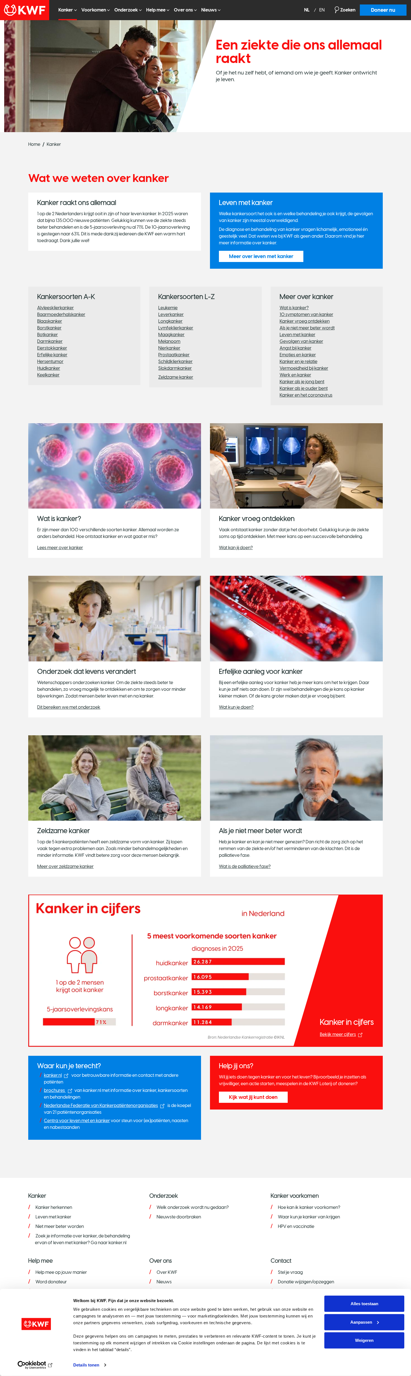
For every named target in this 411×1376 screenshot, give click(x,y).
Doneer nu (383, 10)
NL (307, 10)
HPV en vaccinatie (296, 1226)
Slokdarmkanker (175, 368)
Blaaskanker (49, 321)
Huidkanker (48, 368)
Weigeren (364, 1340)
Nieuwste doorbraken (179, 1217)
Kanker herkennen (54, 1207)
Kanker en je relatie (298, 361)
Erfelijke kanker (52, 354)
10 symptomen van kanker (306, 314)
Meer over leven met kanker (261, 256)
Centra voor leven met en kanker (77, 1120)
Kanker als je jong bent (302, 381)
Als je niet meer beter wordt (307, 328)
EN (322, 10)
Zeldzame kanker (175, 377)
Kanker (65, 10)
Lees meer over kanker (60, 547)
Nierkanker (169, 348)
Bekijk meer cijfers (338, 1034)
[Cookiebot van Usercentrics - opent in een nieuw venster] (36, 1365)
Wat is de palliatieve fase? (245, 866)
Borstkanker (49, 328)
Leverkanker (171, 314)
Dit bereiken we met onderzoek (68, 707)
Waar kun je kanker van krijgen (309, 1217)
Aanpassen (361, 1321)
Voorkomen (93, 10)
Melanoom (169, 341)
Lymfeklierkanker (175, 328)
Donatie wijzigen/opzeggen (306, 1281)
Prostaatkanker (174, 354)
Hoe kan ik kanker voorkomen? (309, 1207)
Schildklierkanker (175, 361)
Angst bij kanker (295, 348)
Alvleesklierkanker (55, 307)
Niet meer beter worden (60, 1226)
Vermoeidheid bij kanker (304, 368)
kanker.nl (53, 1075)
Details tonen (86, 1365)
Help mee (156, 10)
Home (34, 144)
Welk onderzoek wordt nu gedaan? (193, 1207)
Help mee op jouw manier (61, 1272)
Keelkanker (48, 375)
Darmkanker (50, 341)
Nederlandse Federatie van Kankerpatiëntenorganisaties (101, 1105)
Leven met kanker (297, 334)
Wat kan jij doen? (236, 547)
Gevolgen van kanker (301, 341)
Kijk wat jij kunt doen (253, 1097)
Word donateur (51, 1281)
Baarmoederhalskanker (61, 314)
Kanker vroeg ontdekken (305, 321)
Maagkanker (171, 334)
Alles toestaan (364, 1303)
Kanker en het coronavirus (306, 395)
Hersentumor (50, 361)
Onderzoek (126, 10)
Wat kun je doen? (236, 707)
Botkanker (47, 334)
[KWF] (27, 10)
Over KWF (167, 1272)
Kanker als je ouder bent (304, 388)
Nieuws (209, 10)
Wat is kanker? (294, 307)
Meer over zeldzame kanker (65, 866)
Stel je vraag (290, 1272)
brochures (55, 1090)
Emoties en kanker (298, 354)
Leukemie (168, 307)
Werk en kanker (295, 375)
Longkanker (170, 321)
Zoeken (347, 10)
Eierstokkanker (52, 348)
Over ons (183, 10)
